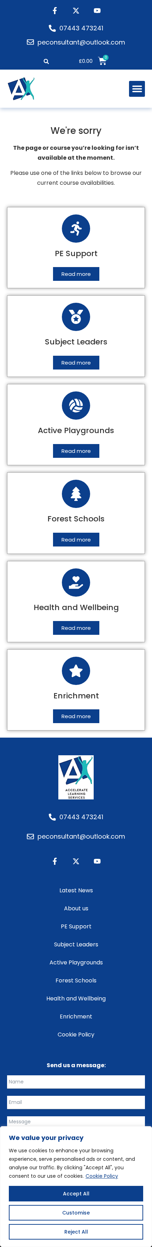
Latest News (76, 890)
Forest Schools (76, 980)
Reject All (76, 1231)
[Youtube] (97, 11)
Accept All (76, 1193)
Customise (76, 1212)
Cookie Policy (102, 1176)
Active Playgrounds (76, 962)
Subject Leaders (76, 944)
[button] (46, 61)
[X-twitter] (76, 11)
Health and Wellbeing (76, 998)
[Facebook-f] (55, 11)
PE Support (76, 926)
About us (76, 908)
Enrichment (76, 1016)
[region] (76, 1186)
